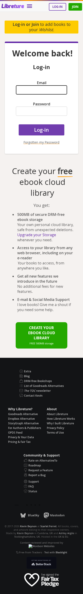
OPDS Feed (15, 433)
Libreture (12, 6)
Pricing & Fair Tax (19, 442)
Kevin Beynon (25, 533)
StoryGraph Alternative (23, 423)
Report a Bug (37, 475)
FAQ (31, 486)
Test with (55, 552)
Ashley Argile (66, 533)
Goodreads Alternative (23, 414)
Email (41, 82)
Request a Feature (40, 470)
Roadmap (34, 465)
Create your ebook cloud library (41, 335)
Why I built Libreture (60, 423)
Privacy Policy (55, 428)
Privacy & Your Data (21, 437)
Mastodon (57, 515)
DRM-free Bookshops (38, 381)
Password (41, 104)
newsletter (37, 391)
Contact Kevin (33, 396)
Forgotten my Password (41, 142)
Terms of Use (55, 433)
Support (33, 482)
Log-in (57, 7)
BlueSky (33, 515)
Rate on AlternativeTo (42, 460)
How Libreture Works (61, 419)
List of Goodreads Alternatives (44, 386)
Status (32, 491)
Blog (27, 376)
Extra (27, 371)
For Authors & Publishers (24, 428)
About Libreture (57, 414)
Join (75, 7)
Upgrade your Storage (36, 234)
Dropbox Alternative (21, 419)
